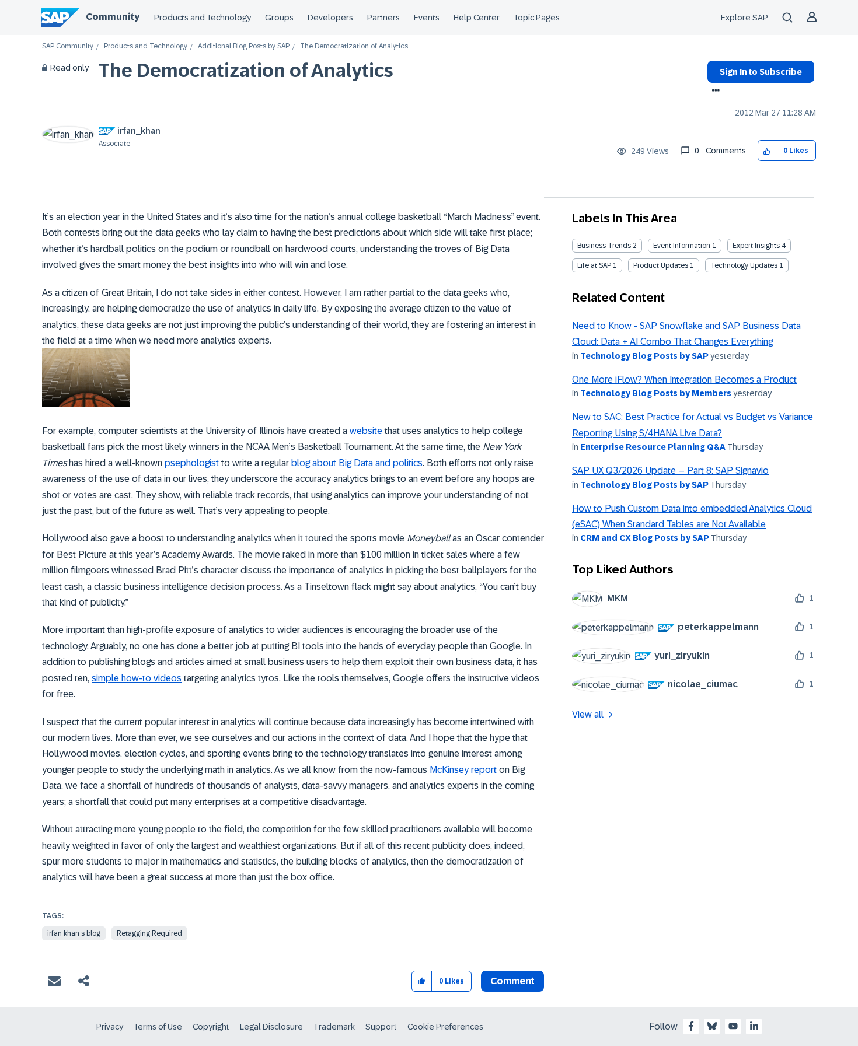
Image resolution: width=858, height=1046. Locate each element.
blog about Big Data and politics (357, 463)
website (366, 431)
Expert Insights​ (756, 246)
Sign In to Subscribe (761, 71)
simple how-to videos (137, 678)
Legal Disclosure (271, 1026)
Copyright (211, 1026)
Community (112, 17)
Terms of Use (158, 1026)
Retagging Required (149, 933)
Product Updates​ (660, 265)
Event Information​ (681, 246)
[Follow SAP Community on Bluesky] (712, 1026)
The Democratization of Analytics (245, 70)
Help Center (477, 17)
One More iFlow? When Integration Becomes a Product (684, 379)
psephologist (192, 463)
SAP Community (67, 46)
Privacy (109, 1026)
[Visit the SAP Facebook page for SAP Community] (691, 1026)
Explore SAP (744, 17)
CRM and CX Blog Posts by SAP (644, 538)
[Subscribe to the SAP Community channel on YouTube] (733, 1026)
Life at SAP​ (594, 265)
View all (588, 714)
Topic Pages (537, 17)
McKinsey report (463, 770)
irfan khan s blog (73, 933)
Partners (383, 17)
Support (381, 1026)
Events (427, 17)
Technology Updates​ (743, 265)
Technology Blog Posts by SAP (644, 356)
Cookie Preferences (445, 1026)
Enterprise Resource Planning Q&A (653, 447)
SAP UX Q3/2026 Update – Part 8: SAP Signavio (670, 470)
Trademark (334, 1026)
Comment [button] (512, 981)
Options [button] (713, 91)
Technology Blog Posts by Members (655, 393)
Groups (279, 17)
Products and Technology (202, 17)
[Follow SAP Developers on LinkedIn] (754, 1026)
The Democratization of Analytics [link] (354, 46)
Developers (330, 17)
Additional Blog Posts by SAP (244, 46)
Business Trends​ (604, 246)
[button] (767, 151)
